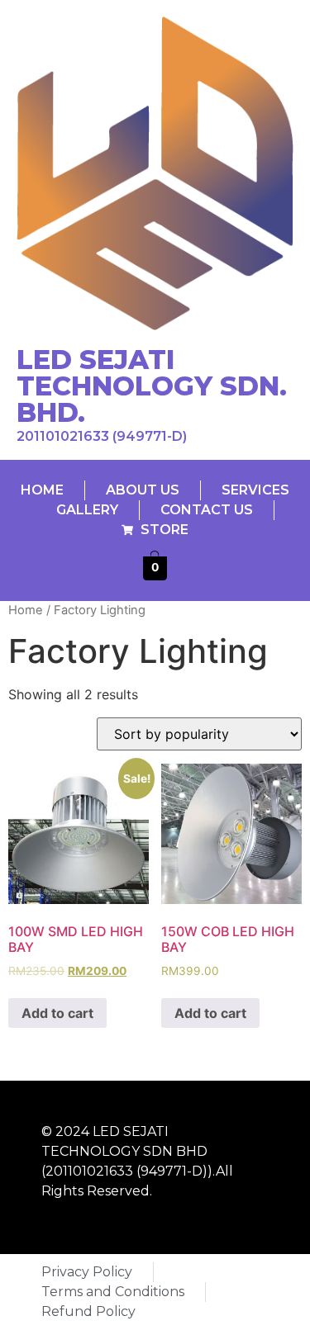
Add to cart (57, 1013)
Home (25, 610)
